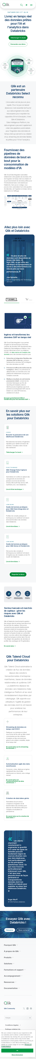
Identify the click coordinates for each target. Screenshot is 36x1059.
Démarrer (9, 930)
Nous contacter (24, 930)
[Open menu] (31, 5)
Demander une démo (18, 44)
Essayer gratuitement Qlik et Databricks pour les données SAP (16, 398)
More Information (17, 1055)
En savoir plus (9, 646)
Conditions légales (11, 1025)
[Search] (21, 5)
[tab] (11, 300)
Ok (17, 1050)
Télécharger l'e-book (18, 38)
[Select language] (26, 5)
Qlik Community (9, 1008)
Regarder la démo (18, 574)
